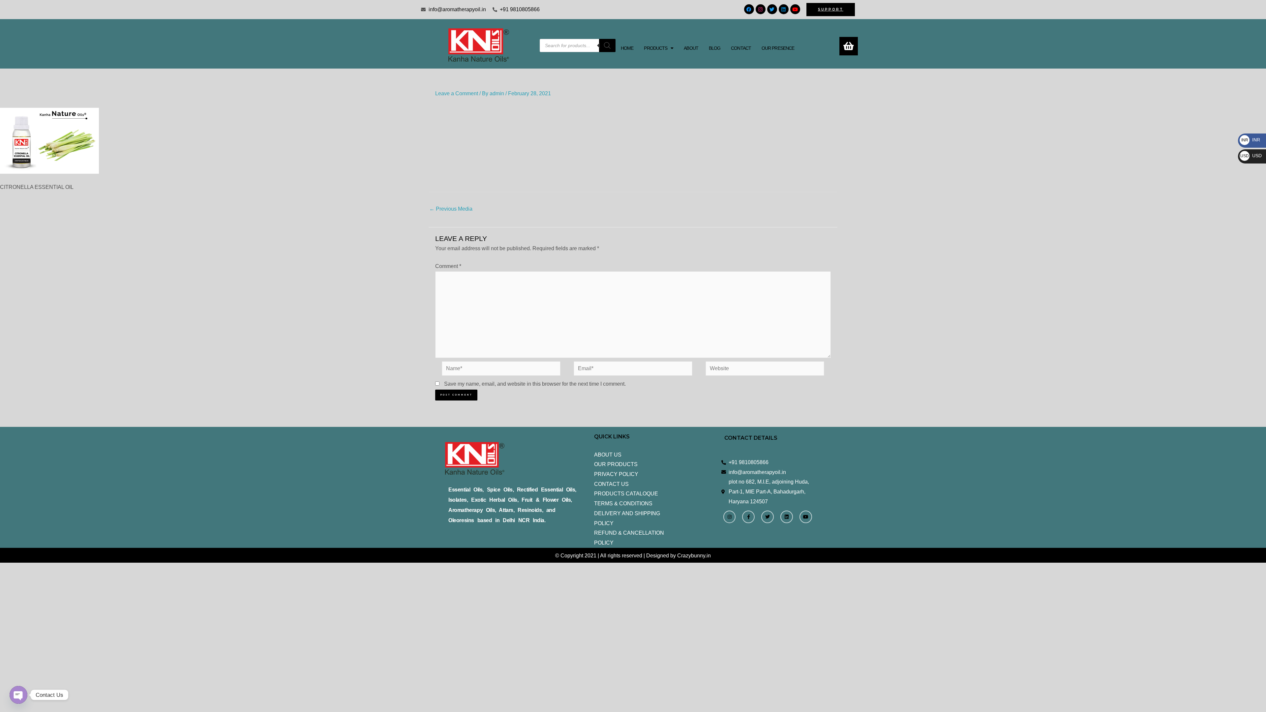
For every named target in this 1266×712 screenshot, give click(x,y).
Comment (448, 266)
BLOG (714, 48)
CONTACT (741, 48)
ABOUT (691, 48)
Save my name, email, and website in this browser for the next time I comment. (535, 384)
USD (1251, 155)
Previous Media (450, 209)
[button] (658, 48)
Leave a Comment (456, 93)
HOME (627, 48)
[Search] (607, 45)
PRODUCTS (655, 48)
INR (1250, 139)
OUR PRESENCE (778, 48)
